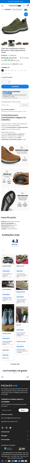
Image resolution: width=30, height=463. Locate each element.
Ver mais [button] (8, 277)
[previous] (3, 25)
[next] (26, 25)
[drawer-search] (24, 6)
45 (2, 73)
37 (2, 70)
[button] (8, 55)
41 (15, 70)
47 (9, 73)
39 (9, 70)
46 (6, 73)
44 (25, 70)
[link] (15, 9)
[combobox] (3, 250)
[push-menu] (2, 5)
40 (12, 70)
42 (18, 70)
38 (5, 70)
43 (22, 70)
